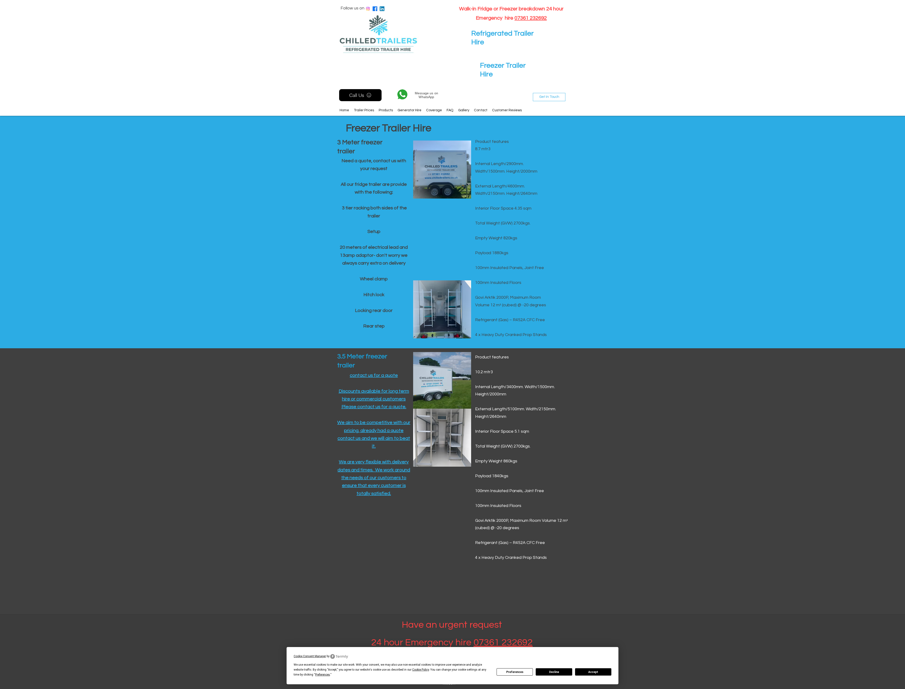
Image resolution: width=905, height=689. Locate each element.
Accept (593, 672)
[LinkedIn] (382, 8)
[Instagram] (368, 8)
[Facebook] (375, 8)
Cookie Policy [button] (420, 669)
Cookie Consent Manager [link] (310, 656)
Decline (554, 672)
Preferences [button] (322, 674)
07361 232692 (530, 18)
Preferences (514, 672)
